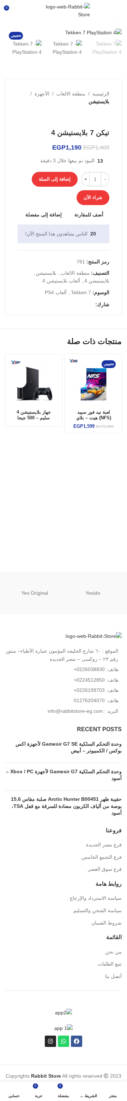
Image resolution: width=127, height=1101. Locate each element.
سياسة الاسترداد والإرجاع (96, 898)
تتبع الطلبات (110, 964)
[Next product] (88, 117)
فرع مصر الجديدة (104, 844)
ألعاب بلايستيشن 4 (61, 281)
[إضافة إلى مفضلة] (80, 369)
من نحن (113, 952)
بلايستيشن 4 (96, 281)
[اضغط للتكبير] (108, 23)
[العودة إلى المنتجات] (96, 117)
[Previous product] (105, 117)
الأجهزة (42, 94)
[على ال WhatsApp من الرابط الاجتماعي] (75, 304)
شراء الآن (93, 197)
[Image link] (94, 636)
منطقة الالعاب (70, 94)
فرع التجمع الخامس (101, 857)
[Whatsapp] (63, 1041)
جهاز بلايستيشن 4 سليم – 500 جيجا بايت (34, 417)
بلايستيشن (99, 101)
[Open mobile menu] (119, 11)
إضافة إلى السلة (55, 179)
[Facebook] (76, 1041)
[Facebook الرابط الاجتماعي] (91, 304)
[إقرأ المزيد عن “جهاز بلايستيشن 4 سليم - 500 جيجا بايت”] (20, 381)
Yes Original (34, 593)
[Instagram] (50, 1041)
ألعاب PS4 (56, 292)
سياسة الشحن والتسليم (97, 910)
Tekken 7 (81, 292)
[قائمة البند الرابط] (63, 669)
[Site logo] (63, 10)
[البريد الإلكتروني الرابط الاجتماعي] (83, 304)
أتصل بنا (113, 976)
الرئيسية (100, 94)
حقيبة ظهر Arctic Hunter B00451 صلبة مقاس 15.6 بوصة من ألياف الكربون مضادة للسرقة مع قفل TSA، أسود (66, 806)
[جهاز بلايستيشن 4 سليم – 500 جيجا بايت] (33, 382)
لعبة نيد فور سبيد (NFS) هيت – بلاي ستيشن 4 (93, 417)
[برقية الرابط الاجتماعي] (67, 304)
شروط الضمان (106, 923)
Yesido (92, 593)
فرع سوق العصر (105, 869)
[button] (80, 381)
